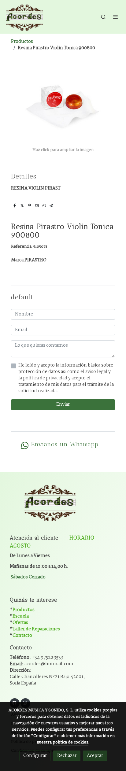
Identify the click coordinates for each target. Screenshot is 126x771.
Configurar (35, 755)
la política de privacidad (43, 378)
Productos (22, 41)
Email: (41, 664)
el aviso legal (94, 371)
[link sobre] (63, 506)
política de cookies (70, 742)
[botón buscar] (103, 17)
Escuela (21, 616)
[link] (24, 17)
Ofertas (20, 622)
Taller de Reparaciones (36, 629)
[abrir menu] (115, 17)
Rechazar (66, 755)
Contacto (22, 635)
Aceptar (95, 755)
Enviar (63, 404)
